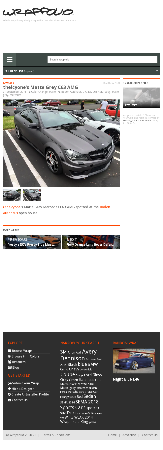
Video (85, 413)
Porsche (73, 391)
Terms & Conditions (56, 435)
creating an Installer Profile (137, 120)
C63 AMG (98, 91)
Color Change (39, 91)
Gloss (97, 375)
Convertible (86, 369)
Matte (52, 91)
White (69, 417)
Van (79, 413)
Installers (18, 362)
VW (62, 417)
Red (80, 397)
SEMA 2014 (67, 402)
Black (72, 364)
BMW (93, 364)
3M (63, 352)
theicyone (13, 207)
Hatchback (87, 380)
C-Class (87, 91)
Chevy (74, 369)
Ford (88, 375)
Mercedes (15, 94)
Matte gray (68, 388)
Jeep (99, 380)
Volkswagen (95, 413)
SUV (63, 413)
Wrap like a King (74, 421)
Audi (78, 352)
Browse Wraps (21, 351)
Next (117, 83)
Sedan (89, 396)
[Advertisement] (128, 28)
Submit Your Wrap (25, 383)
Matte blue (86, 384)
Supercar (91, 408)
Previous (107, 83)
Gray (108, 91)
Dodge (79, 375)
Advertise (129, 435)
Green (73, 380)
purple (82, 392)
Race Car (92, 391)
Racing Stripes (68, 397)
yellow (92, 422)
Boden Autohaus (71, 91)
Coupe (67, 374)
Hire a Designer (22, 389)
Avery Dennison (78, 355)
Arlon (71, 352)
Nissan (93, 388)
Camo (64, 369)
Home (112, 435)
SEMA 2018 (87, 402)
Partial (63, 391)
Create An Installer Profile (30, 394)
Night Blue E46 (126, 379)
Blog (15, 367)
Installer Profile (135, 83)
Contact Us (19, 400)
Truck (71, 412)
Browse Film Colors (25, 356)
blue (82, 364)
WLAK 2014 (83, 417)
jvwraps (8, 83)
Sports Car (71, 407)
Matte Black (68, 384)
